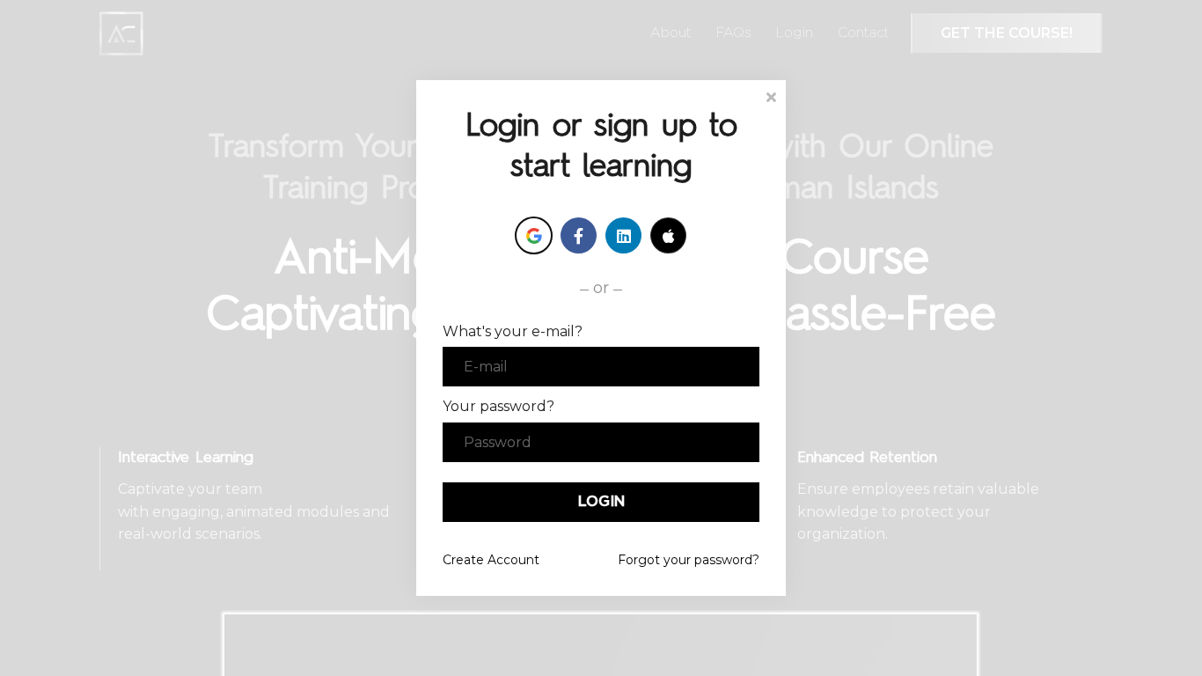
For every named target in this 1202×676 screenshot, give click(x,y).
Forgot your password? (688, 560)
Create (491, 560)
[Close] (771, 95)
